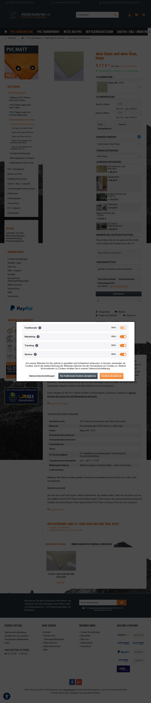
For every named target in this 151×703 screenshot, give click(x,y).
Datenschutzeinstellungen (42, 376)
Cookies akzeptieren (111, 376)
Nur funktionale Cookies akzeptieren (78, 376)
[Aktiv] (123, 327)
